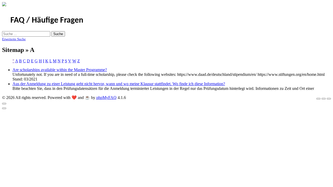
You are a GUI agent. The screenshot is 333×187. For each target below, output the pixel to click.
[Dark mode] (324, 98)
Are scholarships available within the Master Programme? (59, 70)
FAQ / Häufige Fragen (46, 20)
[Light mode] (318, 98)
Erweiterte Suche (14, 39)
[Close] (4, 103)
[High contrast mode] (329, 98)
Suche (58, 34)
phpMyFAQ (106, 97)
